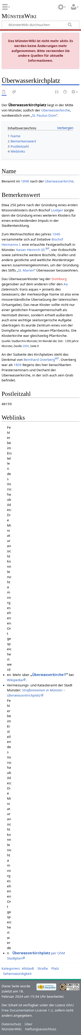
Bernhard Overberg (41, 359)
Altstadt (28, 968)
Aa (65, 284)
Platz (55, 968)
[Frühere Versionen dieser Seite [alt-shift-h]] (65, 92)
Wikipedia (15, 680)
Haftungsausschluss (40, 1029)
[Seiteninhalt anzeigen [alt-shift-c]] (4, 92)
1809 (18, 364)
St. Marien (26, 270)
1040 (56, 234)
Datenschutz (11, 1024)
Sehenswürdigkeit (17, 973)
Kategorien (10, 968)
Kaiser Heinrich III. (33, 249)
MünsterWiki (19, 16)
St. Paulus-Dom (44, 115)
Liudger (57, 210)
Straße (42, 968)
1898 (25, 181)
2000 (25, 346)
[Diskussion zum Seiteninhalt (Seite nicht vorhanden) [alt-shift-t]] (14, 92)
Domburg (59, 278)
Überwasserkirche (55, 110)
